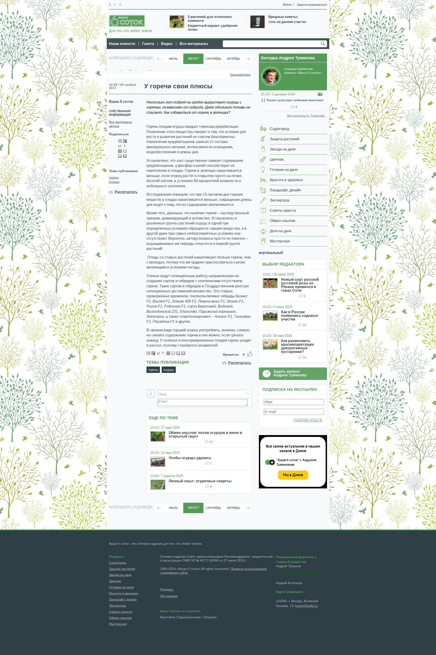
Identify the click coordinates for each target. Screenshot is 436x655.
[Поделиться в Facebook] (120, 141)
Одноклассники (189, 617)
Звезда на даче (120, 575)
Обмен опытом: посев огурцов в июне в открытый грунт (205, 434)
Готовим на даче (121, 587)
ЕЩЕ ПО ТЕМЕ (163, 418)
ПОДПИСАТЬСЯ (308, 420)
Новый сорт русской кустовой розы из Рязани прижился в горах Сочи (300, 285)
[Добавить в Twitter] (120, 156)
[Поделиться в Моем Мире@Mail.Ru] (120, 151)
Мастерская (118, 624)
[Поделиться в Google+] (125, 141)
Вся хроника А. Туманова (306, 115)
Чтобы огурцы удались (190, 458)
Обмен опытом (120, 618)
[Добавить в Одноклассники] (125, 151)
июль (173, 58)
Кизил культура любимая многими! (295, 100)
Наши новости (122, 44)
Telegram (210, 617)
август (193, 58)
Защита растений (122, 569)
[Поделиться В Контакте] (125, 156)
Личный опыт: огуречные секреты (200, 481)
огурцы (114, 182)
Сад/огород (117, 562)
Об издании (169, 596)
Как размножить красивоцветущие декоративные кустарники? (297, 346)
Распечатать (126, 192)
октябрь (233, 58)
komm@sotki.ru (306, 606)
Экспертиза (117, 605)
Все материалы (194, 44)
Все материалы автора (120, 124)
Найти (323, 44)
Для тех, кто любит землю (130, 31)
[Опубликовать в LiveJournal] (125, 146)
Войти (287, 4)
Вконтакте (167, 617)
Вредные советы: (283, 17)
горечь (114, 177)
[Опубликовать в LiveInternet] (120, 146)
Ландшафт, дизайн (123, 599)
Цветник (115, 581)
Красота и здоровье (123, 593)
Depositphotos (240, 74)
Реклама (167, 589)
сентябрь (213, 58)
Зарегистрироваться (312, 4)
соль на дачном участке (287, 22)
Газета (148, 44)
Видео (167, 44)
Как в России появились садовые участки (299, 315)
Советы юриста (120, 611)
